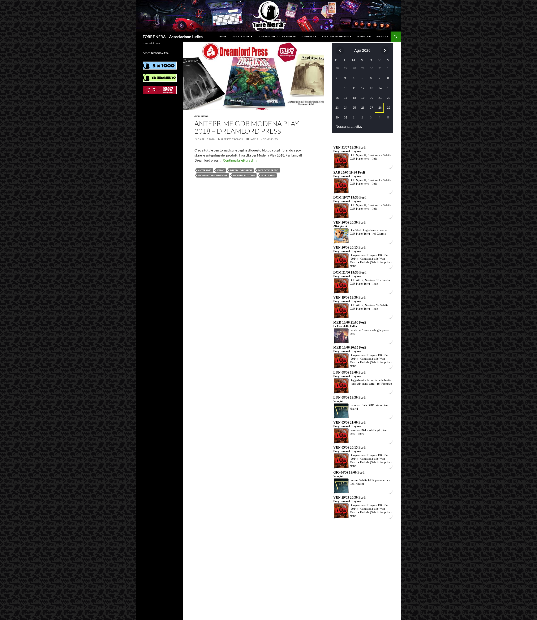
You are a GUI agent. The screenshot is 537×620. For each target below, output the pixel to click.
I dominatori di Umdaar (212, 175)
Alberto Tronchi (232, 139)
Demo (220, 170)
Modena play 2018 (244, 175)
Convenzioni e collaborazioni (277, 36)
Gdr (197, 116)
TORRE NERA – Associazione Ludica (173, 36)
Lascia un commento (264, 139)
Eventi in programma (155, 53)
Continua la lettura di (240, 160)
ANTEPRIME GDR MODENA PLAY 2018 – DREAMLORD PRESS (246, 127)
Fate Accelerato (268, 170)
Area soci (382, 36)
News (205, 116)
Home (222, 36)
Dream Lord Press (241, 170)
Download (364, 36)
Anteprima (204, 170)
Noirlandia (268, 175)
